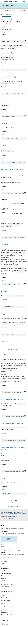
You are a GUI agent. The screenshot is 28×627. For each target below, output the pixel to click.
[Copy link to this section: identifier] (8, 101)
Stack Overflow (4, 612)
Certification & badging (6, 586)
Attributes (4, 291)
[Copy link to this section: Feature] (7, 478)
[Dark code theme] (26, 41)
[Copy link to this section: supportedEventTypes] (16, 53)
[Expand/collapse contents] (8, 28)
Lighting (3, 563)
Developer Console (5, 606)
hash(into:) (4, 355)
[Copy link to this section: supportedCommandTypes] (19, 77)
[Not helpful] (11, 15)
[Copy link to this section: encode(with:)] (10, 219)
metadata (4, 123)
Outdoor (3, 580)
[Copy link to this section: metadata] (8, 123)
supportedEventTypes (8, 53)
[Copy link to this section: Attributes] (8, 291)
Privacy (6, 620)
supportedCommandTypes (9, 77)
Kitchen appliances (5, 575)
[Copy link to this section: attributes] (8, 146)
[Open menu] (2, 1)
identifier (4, 101)
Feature (3, 478)
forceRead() (4, 244)
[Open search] (21, 1)
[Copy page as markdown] (7, 24)
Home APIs (15, 10)
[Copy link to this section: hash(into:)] (8, 355)
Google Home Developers (6, 10)
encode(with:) (5, 219)
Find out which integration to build (9, 543)
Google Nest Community (7, 614)
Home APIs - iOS (7, 6)
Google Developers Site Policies (10, 514)
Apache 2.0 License (17, 513)
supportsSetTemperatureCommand (12, 399)
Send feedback (7, 18)
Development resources (6, 591)
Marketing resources (6, 588)
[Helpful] (9, 15)
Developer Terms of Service (7, 597)
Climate (3, 566)
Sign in (24, 1)
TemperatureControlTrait (16, 296)
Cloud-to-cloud (4, 531)
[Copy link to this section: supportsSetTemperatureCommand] (24, 399)
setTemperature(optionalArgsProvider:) (13, 423)
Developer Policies (5, 600)
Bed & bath (3, 578)
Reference (5, 12)
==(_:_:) (3, 314)
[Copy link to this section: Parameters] (8, 200)
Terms (2, 620)
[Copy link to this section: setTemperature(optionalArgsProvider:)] (2, 425)
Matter (13, 162)
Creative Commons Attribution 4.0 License (13, 512)
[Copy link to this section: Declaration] (8, 63)
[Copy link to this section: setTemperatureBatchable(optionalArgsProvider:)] (8, 449)
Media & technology (5, 570)
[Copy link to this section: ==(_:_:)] (6, 314)
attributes (4, 145)
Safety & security (5, 568)
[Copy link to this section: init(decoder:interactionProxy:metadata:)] (2, 171)
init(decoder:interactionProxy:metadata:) (13, 169)
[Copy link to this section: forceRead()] (9, 244)
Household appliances (6, 573)
